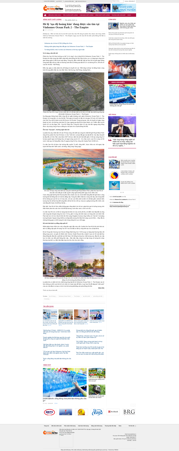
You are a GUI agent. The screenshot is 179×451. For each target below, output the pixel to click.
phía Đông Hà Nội (97, 296)
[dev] (49, 412)
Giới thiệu (129, 440)
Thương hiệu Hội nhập (118, 15)
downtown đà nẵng (118, 202)
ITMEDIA (116, 449)
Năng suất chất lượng (66, 449)
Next (134, 405)
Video (129, 15)
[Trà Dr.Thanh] (65, 412)
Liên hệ (60, 1)
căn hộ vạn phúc (117, 196)
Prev (132, 405)
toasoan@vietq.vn (81, 1)
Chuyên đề (112, 157)
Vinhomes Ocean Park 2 (65, 296)
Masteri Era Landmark (121, 199)
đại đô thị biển (86, 296)
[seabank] (97, 412)
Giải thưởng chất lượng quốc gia (89, 449)
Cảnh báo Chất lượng (86, 15)
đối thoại (112, 114)
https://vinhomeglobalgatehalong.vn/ (119, 206)
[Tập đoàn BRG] (113, 412)
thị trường (46, 299)
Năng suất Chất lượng (102, 15)
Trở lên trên (132, 425)
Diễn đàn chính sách (54, 15)
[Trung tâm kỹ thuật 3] (129, 412)
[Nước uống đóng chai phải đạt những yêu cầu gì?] (65, 382)
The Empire (77, 296)
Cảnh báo (112, 19)
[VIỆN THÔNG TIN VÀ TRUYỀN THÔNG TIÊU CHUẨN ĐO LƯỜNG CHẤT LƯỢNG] (81, 412)
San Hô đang (52, 296)
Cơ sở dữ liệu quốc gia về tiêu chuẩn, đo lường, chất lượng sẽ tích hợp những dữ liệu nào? (73, 6)
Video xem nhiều (118, 82)
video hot (47, 365)
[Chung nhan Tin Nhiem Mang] (89, 438)
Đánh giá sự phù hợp (102, 449)
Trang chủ (46, 425)
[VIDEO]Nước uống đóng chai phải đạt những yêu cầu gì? (65, 400)
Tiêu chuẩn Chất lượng (70, 15)
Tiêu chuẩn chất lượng (76, 449)
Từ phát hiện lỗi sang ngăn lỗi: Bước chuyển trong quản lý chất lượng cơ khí (73, 10)
